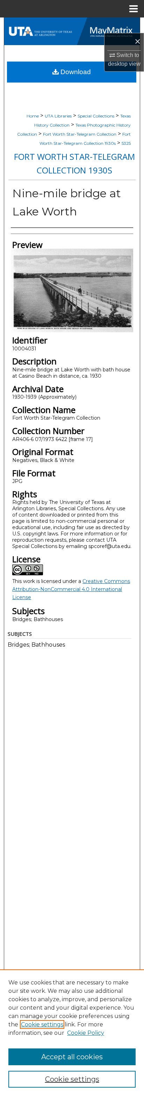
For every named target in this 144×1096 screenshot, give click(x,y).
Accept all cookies (72, 1057)
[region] (72, 1032)
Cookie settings (42, 1024)
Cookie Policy (85, 1033)
